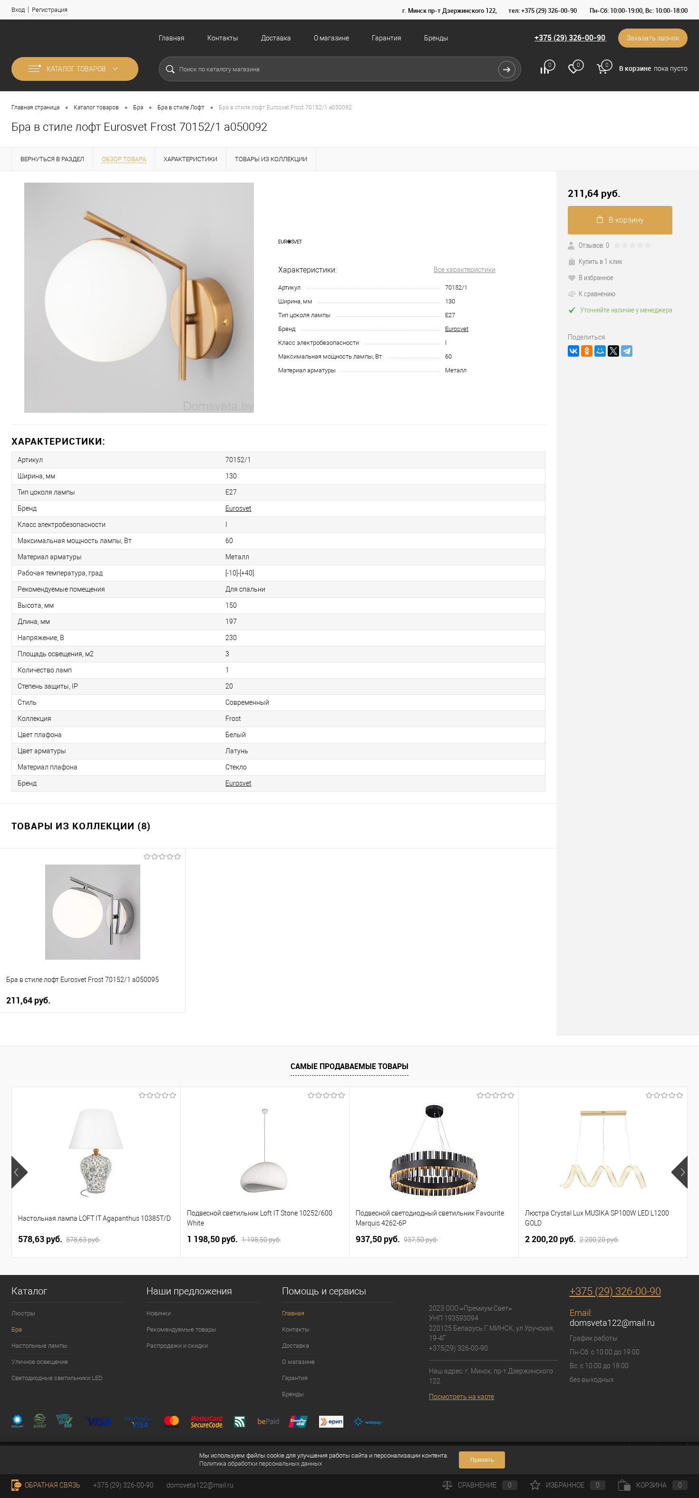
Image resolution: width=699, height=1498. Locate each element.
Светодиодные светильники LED (57, 1377)
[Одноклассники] (586, 351)
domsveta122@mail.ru (612, 1323)
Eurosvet (456, 328)
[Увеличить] (139, 297)
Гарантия (386, 38)
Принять (482, 1460)
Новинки (158, 1313)
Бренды (436, 38)
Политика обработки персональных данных (260, 1463)
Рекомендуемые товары (181, 1329)
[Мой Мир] (600, 351)
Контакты (222, 38)
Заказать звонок (653, 38)
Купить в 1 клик (600, 261)
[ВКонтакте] (573, 351)
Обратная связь (51, 1485)
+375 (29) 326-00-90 (569, 37)
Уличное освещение (39, 1361)
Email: (581, 1313)
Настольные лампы (39, 1345)
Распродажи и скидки (177, 1345)
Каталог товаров (77, 69)
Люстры (23, 1313)
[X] (613, 351)
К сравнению (597, 293)
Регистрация (50, 9)
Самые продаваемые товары (349, 1066)
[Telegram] (626, 351)
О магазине (331, 38)
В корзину (626, 219)
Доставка (276, 38)
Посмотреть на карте (461, 1397)
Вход (18, 9)
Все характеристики (464, 269)
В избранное (596, 277)
